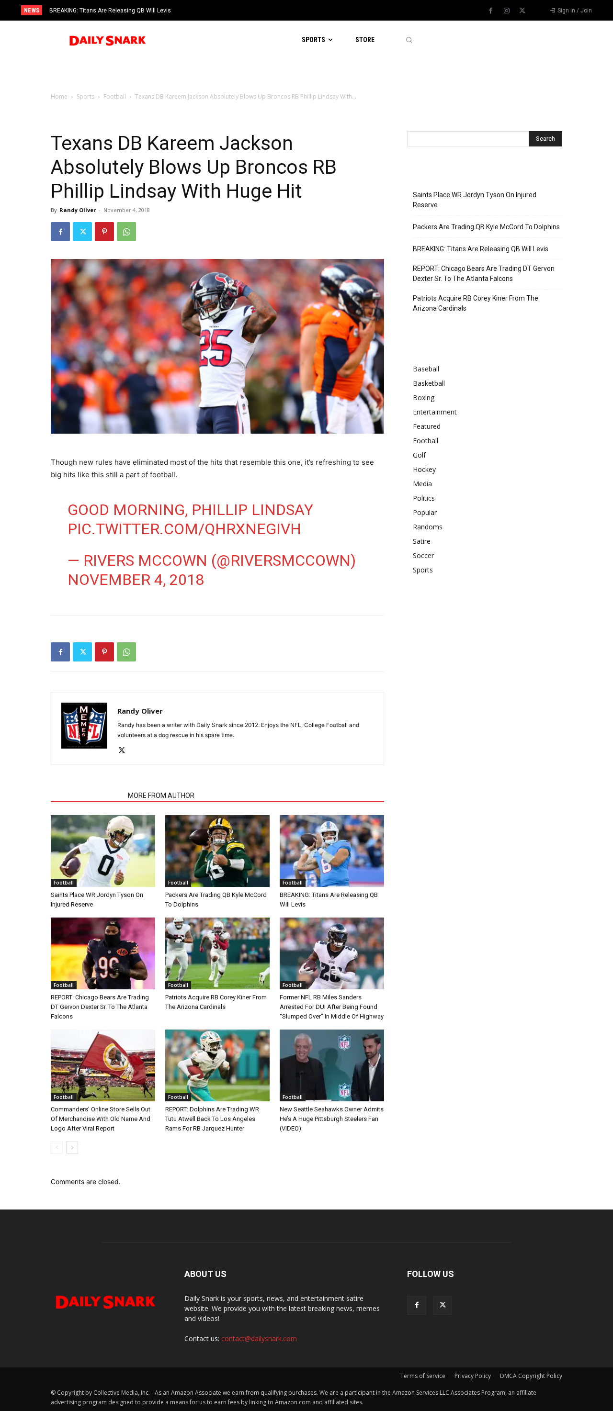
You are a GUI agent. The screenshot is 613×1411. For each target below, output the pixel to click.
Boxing (423, 397)
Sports (85, 96)
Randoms (428, 526)
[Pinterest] (104, 231)
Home (59, 96)
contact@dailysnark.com (259, 1338)
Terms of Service (422, 1376)
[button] (408, 40)
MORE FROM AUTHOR (161, 795)
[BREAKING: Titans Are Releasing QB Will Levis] (332, 851)
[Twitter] (522, 11)
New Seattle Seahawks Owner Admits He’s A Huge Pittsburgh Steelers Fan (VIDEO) (332, 1119)
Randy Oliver (77, 209)
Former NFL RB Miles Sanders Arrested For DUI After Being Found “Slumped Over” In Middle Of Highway (332, 1007)
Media (422, 483)
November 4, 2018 (136, 580)
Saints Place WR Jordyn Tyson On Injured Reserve (474, 200)
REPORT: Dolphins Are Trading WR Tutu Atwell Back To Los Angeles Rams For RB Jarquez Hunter (212, 1119)
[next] (338, 10)
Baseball (426, 368)
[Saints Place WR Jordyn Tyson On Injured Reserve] (103, 851)
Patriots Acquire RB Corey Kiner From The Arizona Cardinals (475, 303)
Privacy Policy (472, 1376)
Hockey (424, 469)
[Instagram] (506, 11)
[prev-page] (57, 1147)
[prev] (323, 10)
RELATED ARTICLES (86, 795)
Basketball (429, 383)
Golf (419, 454)
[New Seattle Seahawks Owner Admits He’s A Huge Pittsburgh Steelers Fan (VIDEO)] (332, 1065)
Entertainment (435, 411)
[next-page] (72, 1147)
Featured (427, 426)
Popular (425, 512)
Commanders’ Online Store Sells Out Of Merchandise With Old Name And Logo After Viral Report (100, 1119)
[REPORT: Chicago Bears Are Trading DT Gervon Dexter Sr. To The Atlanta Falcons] (103, 953)
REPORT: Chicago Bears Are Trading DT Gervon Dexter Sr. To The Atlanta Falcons (163, 10)
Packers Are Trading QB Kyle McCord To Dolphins (486, 227)
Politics (424, 498)
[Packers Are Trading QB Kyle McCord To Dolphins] (217, 851)
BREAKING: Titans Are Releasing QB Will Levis (480, 249)
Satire (422, 541)
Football (114, 96)
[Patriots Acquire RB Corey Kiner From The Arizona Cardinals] (217, 953)
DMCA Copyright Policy (531, 1376)
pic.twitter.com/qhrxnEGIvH (184, 529)
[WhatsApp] (126, 231)
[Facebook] (491, 11)
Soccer (423, 555)
